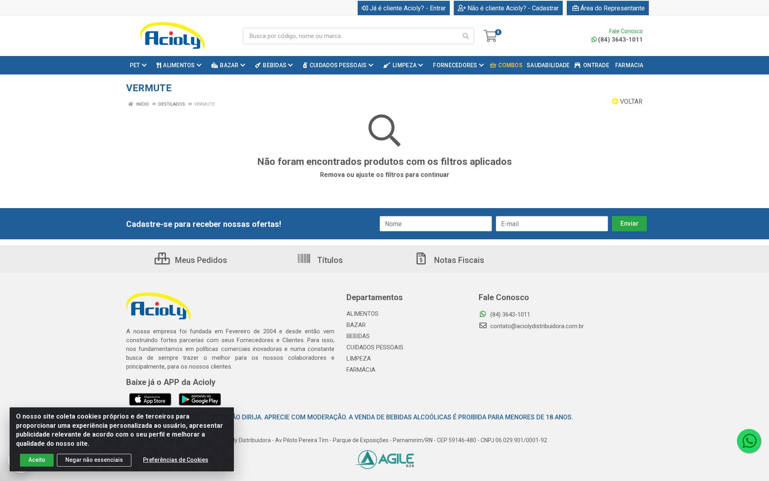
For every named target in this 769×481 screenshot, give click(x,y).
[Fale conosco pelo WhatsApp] (749, 441)
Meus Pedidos (200, 260)
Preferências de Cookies (175, 460)
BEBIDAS (358, 336)
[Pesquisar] (465, 36)
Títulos (329, 260)
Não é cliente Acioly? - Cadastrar (513, 8)
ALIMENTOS (362, 313)
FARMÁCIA (360, 369)
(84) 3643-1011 (620, 39)
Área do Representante (612, 8)
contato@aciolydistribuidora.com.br (536, 326)
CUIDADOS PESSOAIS (374, 347)
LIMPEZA (358, 358)
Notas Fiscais (458, 260)
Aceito (36, 460)
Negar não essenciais (94, 460)
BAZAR (356, 325)
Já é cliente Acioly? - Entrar (408, 8)
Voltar (630, 101)
